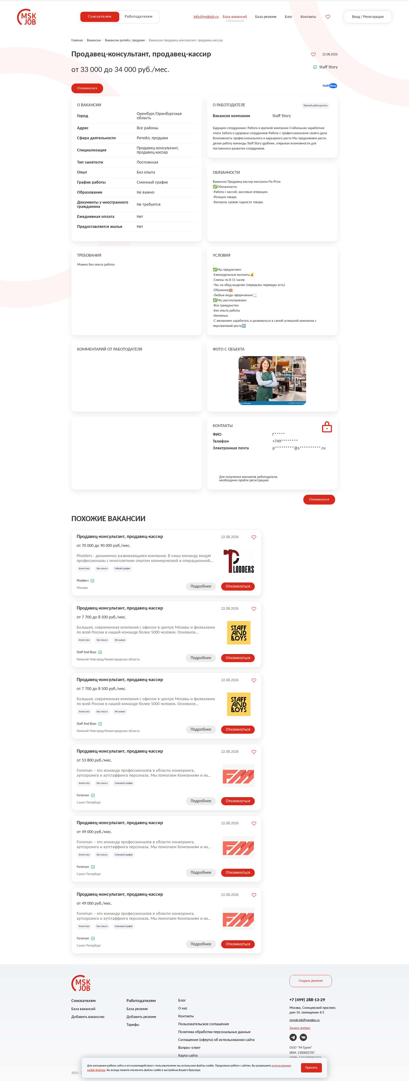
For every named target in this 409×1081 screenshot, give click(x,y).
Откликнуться (87, 88)
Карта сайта (188, 1056)
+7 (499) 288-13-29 (307, 1000)
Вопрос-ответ (189, 1048)
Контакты (186, 1016)
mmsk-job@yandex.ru (304, 1020)
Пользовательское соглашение (203, 1024)
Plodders (83, 580)
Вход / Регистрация (368, 17)
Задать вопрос (299, 1028)
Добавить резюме (141, 1017)
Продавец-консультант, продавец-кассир (120, 536)
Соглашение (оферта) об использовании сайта (216, 1040)
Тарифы (133, 1025)
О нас (182, 1008)
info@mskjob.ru (206, 17)
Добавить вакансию (87, 1017)
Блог (182, 1001)
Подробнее (201, 586)
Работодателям (139, 17)
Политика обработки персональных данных (214, 1032)
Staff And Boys (86, 652)
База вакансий (83, 1009)
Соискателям (99, 17)
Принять (311, 1068)
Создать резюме (311, 981)
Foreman (83, 795)
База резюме (137, 1009)
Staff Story (328, 67)
